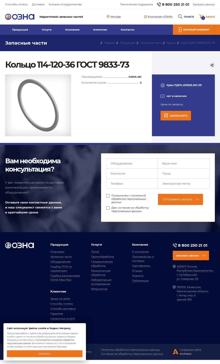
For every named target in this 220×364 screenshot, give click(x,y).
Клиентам (100, 29)
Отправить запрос (178, 199)
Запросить (179, 115)
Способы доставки (63, 308)
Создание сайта (190, 349)
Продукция (20, 29)
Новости (137, 275)
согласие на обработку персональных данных (130, 209)
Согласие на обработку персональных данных (132, 353)
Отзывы (137, 270)
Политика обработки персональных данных (130, 349)
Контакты (127, 29)
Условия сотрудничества (65, 4)
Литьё (95, 251)
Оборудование (60, 261)
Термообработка (102, 256)
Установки (57, 251)
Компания (72, 29)
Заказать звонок (204, 4)
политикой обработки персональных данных (128, 199)
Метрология (99, 289)
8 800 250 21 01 (175, 4)
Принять (44, 353)
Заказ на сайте (60, 298)
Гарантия (56, 313)
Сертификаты (141, 265)
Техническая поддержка (136, 4)
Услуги (47, 29)
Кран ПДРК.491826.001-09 (184, 85)
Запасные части (61, 256)
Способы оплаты (16, 4)
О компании (140, 251)
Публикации (140, 280)
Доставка (38, 4)
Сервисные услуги (62, 318)
